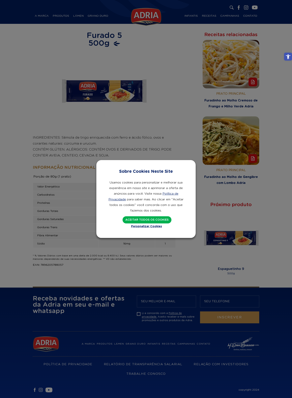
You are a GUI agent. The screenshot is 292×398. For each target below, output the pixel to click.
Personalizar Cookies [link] (146, 226)
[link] (288, 57)
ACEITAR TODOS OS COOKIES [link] (147, 219)
